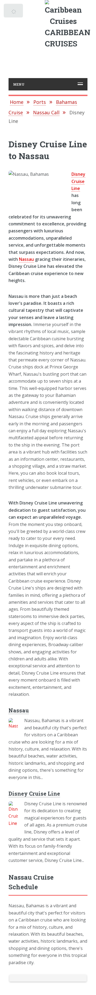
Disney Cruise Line (78, 181)
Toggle (14, 12)
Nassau (26, 259)
